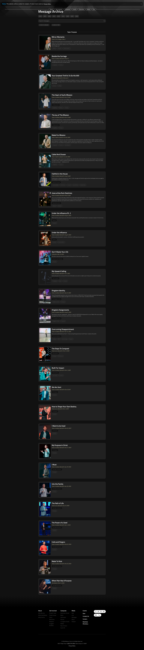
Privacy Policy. (47, 4)
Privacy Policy (72, 645)
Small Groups (52, 615)
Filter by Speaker (43, 25)
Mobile (62, 624)
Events (74, 9)
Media (88, 9)
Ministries (51, 619)
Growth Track (52, 613)
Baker (61, 615)
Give (94, 9)
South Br (62, 628)
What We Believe (42, 615)
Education (81, 9)
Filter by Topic (56, 25)
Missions (51, 621)
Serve (50, 617)
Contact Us (86, 616)
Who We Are (41, 613)
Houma (62, 619)
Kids (73, 613)
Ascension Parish (64, 613)
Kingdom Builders (51, 624)
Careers (85, 619)
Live (73, 615)
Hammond (63, 617)
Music (73, 619)
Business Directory (85, 623)
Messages (74, 617)
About (51, 9)
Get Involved (59, 9)
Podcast (74, 621)
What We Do (41, 617)
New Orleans (63, 626)
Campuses (67, 9)
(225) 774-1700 (71, 643)
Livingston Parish (64, 621)
